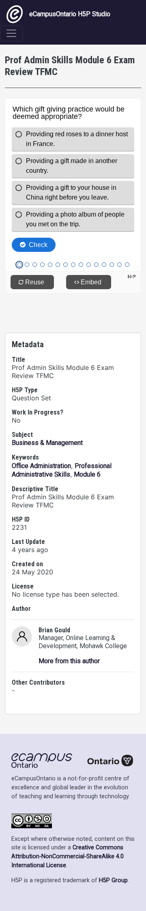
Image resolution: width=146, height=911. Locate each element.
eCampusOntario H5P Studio (69, 14)
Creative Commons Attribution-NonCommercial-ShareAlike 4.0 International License (67, 856)
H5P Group (113, 880)
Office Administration (41, 466)
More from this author (69, 661)
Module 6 (87, 474)
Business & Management (47, 443)
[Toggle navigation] (11, 33)
